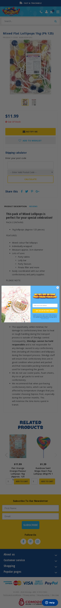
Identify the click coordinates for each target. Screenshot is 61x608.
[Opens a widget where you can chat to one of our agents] (50, 603)
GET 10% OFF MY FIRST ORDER (45, 311)
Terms (48, 318)
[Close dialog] (57, 287)
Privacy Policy (43, 318)
